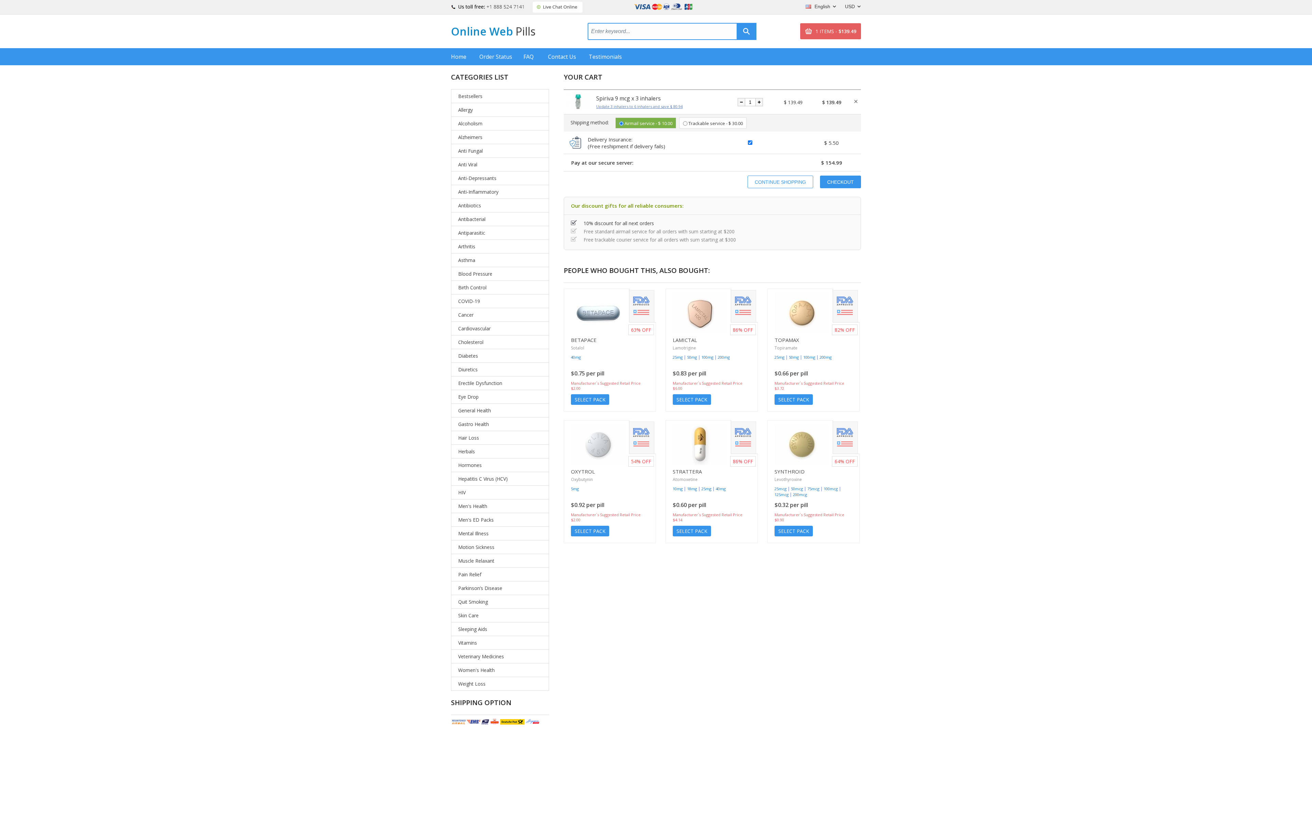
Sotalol (577, 348)
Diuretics (468, 369)
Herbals (466, 451)
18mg (692, 488)
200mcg (800, 494)
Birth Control (472, 287)
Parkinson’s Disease (480, 588)
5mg (575, 488)
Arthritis (466, 246)
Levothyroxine (788, 479)
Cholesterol (470, 342)
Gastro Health (473, 424)
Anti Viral (467, 164)
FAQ (528, 56)
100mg (707, 357)
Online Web (493, 31)
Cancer (466, 315)
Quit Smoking (473, 602)
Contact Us (562, 56)
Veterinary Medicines (481, 656)
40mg (576, 357)
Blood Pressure (475, 274)
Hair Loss (468, 438)
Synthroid (790, 471)
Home (458, 56)
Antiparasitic (471, 233)
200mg (724, 357)
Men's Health (472, 506)
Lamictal (685, 340)
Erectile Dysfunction (480, 383)
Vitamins (467, 643)
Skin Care (468, 615)
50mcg (797, 488)
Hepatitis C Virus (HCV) (483, 479)
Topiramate (786, 348)
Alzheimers (470, 137)
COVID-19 (469, 301)
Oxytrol (583, 471)
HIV (462, 492)
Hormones (470, 465)
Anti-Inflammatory (478, 192)
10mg (678, 488)
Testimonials (605, 56)
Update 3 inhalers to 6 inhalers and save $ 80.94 (639, 106)
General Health (474, 410)
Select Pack (590, 399)
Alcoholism (470, 123)
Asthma (466, 260)
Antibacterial (472, 219)
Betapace (584, 340)
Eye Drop (468, 397)
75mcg (813, 488)
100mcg (831, 488)
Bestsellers (470, 96)
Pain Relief (469, 574)
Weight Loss (472, 684)
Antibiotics (469, 205)
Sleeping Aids (472, 629)
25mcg (781, 488)
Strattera (687, 471)
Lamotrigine (684, 348)
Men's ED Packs (476, 520)
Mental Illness (473, 533)
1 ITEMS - (836, 31)
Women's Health (476, 670)
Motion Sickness (476, 547)
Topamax (787, 340)
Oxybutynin (582, 479)
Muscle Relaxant (476, 561)
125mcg (782, 494)
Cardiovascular (474, 328)
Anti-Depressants (477, 178)
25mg (678, 357)
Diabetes (468, 356)
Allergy (465, 110)
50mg (692, 357)
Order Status (495, 56)
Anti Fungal (470, 151)
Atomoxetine (685, 479)
